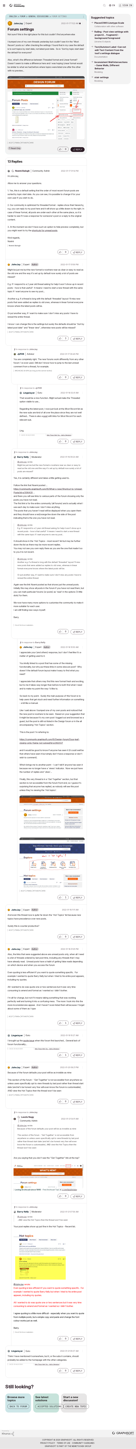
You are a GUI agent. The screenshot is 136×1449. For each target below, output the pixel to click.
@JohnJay (22, 462)
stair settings (101, 77)
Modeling (98, 72)
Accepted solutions (49, 1406)
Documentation (101, 57)
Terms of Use (63, 1443)
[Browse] (5, 5)
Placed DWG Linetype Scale (109, 23)
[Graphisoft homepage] (123, 1433)
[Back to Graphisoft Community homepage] (17, 5)
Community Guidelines (83, 1443)
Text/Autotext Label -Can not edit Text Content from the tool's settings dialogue (110, 50)
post (45, 416)
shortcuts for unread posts (44, 230)
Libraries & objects (102, 41)
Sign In (127, 5)
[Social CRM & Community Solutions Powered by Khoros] (8, 1433)
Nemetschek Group (81, 1446)
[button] (60, 149)
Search (104, 5)
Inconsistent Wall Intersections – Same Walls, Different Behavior (111, 65)
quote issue (28, 1040)
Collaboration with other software (109, 26)
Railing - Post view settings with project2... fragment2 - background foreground (111, 34)
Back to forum (18, 1406)
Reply (79, 149)
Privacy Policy (47, 1443)
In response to (26, 349)
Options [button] (83, 16)
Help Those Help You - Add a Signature (59, 435)
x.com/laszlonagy (69, 1190)
